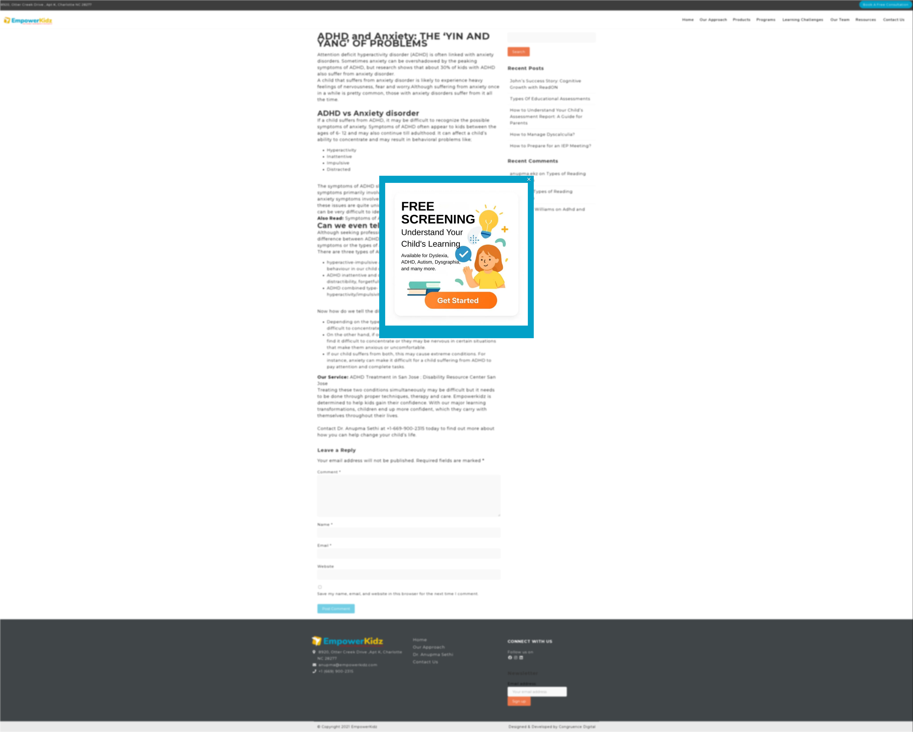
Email (324, 545)
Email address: (522, 683)
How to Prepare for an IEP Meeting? (550, 145)
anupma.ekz (524, 173)
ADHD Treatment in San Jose (384, 377)
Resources (866, 19)
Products (742, 19)
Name (325, 524)
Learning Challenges (803, 19)
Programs (766, 19)
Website (325, 566)
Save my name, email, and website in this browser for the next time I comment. (398, 593)
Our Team (840, 19)
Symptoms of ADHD (368, 218)
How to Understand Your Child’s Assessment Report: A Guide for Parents (546, 116)
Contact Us (894, 19)
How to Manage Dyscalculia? (542, 134)
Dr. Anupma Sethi (433, 654)
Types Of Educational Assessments (550, 98)
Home (688, 19)
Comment (329, 472)
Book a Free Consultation (885, 4)
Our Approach (713, 19)
